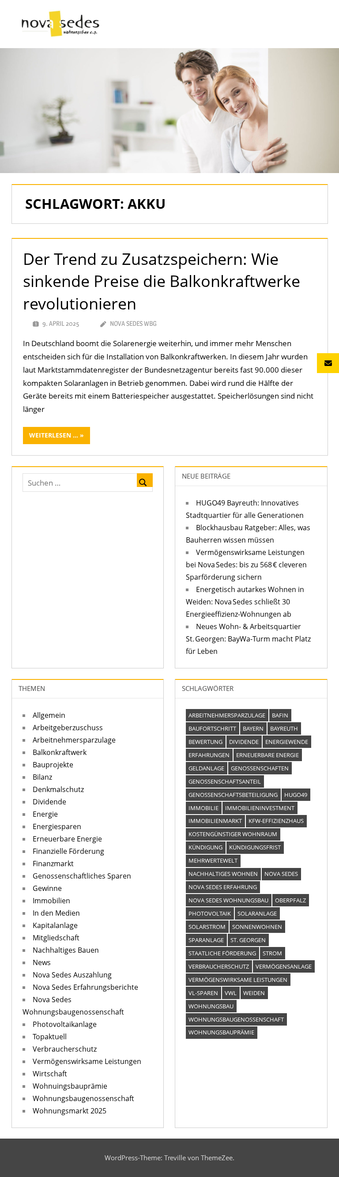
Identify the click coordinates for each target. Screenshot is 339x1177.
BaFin (280, 715)
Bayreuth (284, 728)
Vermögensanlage (284, 966)
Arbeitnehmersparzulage (74, 740)
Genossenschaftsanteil (224, 781)
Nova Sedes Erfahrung (222, 887)
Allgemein (49, 715)
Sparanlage (206, 940)
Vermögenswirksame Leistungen (87, 1061)
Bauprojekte (53, 765)
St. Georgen (248, 940)
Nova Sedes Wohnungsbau (228, 900)
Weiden (254, 993)
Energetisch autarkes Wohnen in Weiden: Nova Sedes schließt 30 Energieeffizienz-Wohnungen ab (245, 602)
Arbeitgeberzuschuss (68, 727)
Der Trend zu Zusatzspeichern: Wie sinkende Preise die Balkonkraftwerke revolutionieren (161, 281)
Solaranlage (257, 913)
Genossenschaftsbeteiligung (233, 795)
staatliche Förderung (222, 953)
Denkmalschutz (58, 789)
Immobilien (51, 900)
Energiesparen (57, 826)
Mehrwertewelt (212, 860)
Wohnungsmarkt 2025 (69, 1111)
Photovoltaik (209, 913)
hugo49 (295, 795)
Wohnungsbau (211, 1006)
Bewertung (205, 742)
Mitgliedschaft (56, 938)
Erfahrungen (209, 755)
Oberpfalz (290, 900)
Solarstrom (207, 927)
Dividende (49, 802)
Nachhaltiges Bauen (66, 950)
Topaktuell (50, 1036)
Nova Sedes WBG (133, 323)
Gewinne (47, 888)
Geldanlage (206, 768)
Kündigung (205, 847)
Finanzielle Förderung (68, 851)
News (42, 962)
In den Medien (56, 913)
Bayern (253, 728)
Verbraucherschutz (65, 1049)
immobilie (203, 808)
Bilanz (42, 777)
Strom (272, 953)
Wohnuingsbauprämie (70, 1086)
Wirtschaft (50, 1074)
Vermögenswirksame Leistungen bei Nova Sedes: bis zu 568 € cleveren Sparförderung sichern (246, 564)
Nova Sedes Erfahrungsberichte (85, 987)
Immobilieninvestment (259, 808)
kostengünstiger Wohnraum (232, 834)
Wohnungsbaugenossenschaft (83, 1098)
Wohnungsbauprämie (221, 1032)
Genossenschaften (260, 768)
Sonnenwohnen (257, 927)
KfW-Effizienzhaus (276, 821)
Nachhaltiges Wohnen (223, 874)
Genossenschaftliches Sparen (82, 876)
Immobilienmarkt (215, 821)
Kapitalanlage (55, 925)
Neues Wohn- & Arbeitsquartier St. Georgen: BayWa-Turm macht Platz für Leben (248, 639)
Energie (45, 814)
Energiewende (286, 742)
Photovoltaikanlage (65, 1024)
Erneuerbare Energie (67, 839)
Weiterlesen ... (53, 435)
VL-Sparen (203, 993)
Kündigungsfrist (255, 847)
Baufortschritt (212, 728)
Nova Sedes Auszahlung (72, 975)
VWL (231, 993)
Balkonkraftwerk (60, 752)
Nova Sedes (281, 874)
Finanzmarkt (53, 863)
